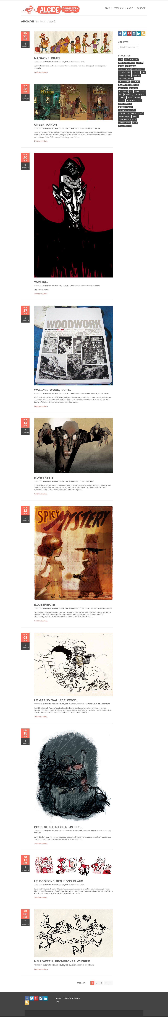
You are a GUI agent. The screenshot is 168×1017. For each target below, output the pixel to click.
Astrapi (140, 63)
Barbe (121, 66)
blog (107, 8)
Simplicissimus (124, 116)
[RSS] (143, 33)
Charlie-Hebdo (125, 69)
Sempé (140, 113)
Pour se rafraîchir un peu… (58, 827)
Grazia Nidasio (124, 75)
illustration (124, 85)
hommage (135, 82)
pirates (137, 97)
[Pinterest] (129, 33)
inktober (135, 85)
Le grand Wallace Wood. (55, 700)
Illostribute (44, 604)
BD (86, 128)
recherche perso (92, 285)
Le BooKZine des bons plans (58, 881)
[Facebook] (120, 33)
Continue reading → (41, 72)
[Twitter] (125, 33)
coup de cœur (94, 128)
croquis (68, 830)
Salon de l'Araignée (127, 110)
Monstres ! (43, 477)
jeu (131, 91)
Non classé (70, 62)
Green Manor (45, 124)
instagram (123, 88)
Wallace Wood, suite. (52, 389)
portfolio (119, 8)
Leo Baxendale (140, 94)
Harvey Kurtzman (126, 78)
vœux (134, 123)
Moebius (122, 97)
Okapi (92, 481)
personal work (89, 830)
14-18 (109, 830)
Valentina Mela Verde (127, 119)
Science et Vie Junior (127, 113)
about (130, 8)
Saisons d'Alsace (125, 107)
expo (143, 72)
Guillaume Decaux (50, 62)
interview (133, 88)
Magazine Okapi (47, 58)
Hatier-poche (124, 82)
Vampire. (41, 282)
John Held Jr (140, 91)
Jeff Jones (123, 91)
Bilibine (133, 66)
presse (122, 101)
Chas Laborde (138, 69)
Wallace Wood (104, 393)
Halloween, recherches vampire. (62, 961)
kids (87, 481)
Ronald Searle (125, 104)
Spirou (91, 965)
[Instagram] (134, 33)
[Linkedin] (138, 33)
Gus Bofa (136, 75)
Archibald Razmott (127, 63)
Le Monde (128, 94)
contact (141, 8)
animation (134, 60)
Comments (25, 44)
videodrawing (124, 123)
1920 (126, 60)
